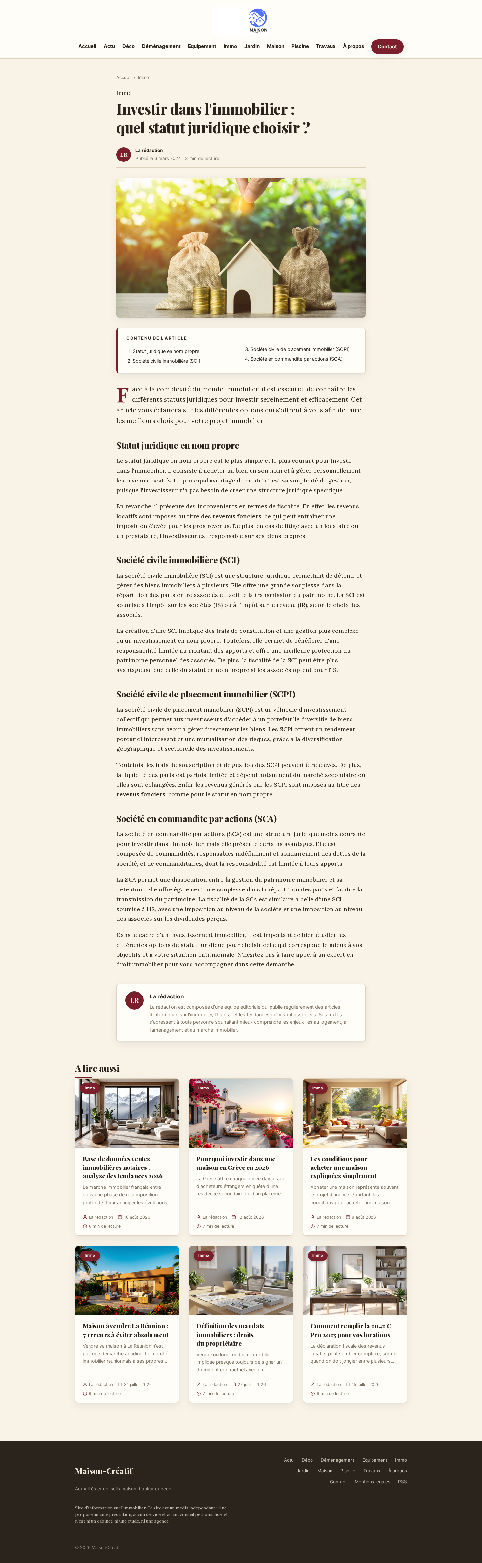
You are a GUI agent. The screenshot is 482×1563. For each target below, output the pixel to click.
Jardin (252, 46)
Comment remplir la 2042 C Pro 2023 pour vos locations (351, 1329)
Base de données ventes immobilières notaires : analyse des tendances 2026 (123, 1167)
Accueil (87, 46)
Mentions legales (372, 1481)
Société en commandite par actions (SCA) (297, 359)
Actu (109, 46)
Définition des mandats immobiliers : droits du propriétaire (230, 1334)
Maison (275, 46)
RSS (402, 1481)
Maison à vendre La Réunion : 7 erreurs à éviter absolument (125, 1329)
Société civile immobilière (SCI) (166, 361)
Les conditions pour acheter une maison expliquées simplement (343, 1167)
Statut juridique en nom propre (166, 351)
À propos (353, 46)
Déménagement (161, 46)
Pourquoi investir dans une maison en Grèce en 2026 (235, 1162)
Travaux (326, 46)
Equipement (202, 46)
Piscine (300, 46)
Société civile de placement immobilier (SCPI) (300, 349)
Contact (387, 46)
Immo (230, 46)
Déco (128, 46)
